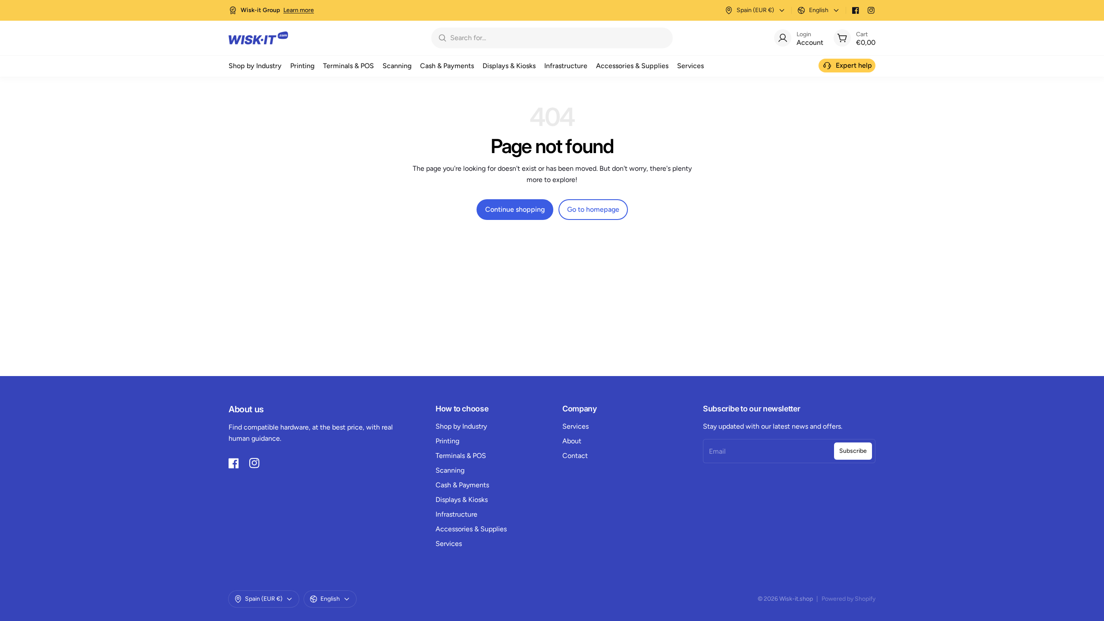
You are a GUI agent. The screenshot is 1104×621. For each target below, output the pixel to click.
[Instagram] (871, 10)
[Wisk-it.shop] (258, 37)
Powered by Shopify (848, 598)
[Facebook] (855, 10)
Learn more (298, 10)
